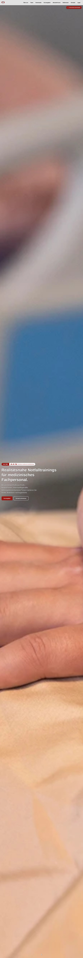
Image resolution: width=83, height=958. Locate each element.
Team (31, 2)
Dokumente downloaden (74, 7)
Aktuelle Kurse (56, 2)
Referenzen (66, 2)
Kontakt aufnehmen (21, 498)
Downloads (38, 2)
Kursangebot (47, 2)
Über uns (25, 2)
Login (78, 2)
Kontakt (73, 2)
